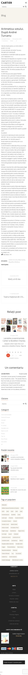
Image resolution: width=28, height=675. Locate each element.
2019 (3, 511)
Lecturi (10, 534)
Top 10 (3, 436)
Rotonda (15, 550)
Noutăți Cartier (19, 543)
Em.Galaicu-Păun (15, 527)
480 (20, 355)
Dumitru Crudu (5, 524)
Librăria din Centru (6, 537)
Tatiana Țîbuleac (5, 553)
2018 (22, 508)
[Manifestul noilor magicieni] (5, 480)
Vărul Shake (4, 439)
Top (12, 553)
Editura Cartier (5, 527)
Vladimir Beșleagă (6, 560)
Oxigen (3, 547)
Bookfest (13, 514)
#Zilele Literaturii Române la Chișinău (10, 508)
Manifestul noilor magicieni (17, 479)
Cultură (15, 521)
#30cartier (4, 505)
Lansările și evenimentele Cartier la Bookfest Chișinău (14, 339)
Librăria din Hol (16, 537)
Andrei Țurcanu (13, 260)
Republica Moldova (14, 262)
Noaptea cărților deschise (7, 543)
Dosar (11, 41)
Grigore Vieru (21, 531)
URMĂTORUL (14, 358)
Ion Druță (4, 534)
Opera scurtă (4, 431)
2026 (21, 511)
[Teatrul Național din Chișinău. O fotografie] (14, 295)
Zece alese (4, 441)
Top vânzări (18, 553)
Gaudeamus (13, 531)
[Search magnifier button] (26, 6)
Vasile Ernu (4, 556)
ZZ (2, 444)
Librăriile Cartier (5, 540)
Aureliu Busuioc (5, 514)
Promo (3, 433)
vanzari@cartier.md (14, 573)
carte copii (4, 518)
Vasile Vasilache (12, 556)
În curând (3, 425)
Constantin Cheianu (6, 521)
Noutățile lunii (4, 428)
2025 (16, 511)
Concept (3, 420)
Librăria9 (16, 534)
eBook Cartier (14, 524)
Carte (19, 514)
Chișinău (11, 518)
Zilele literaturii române (17, 560)
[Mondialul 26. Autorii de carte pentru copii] (5, 491)
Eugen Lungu (5, 531)
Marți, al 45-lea (14, 279)
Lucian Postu (5, 374)
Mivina (21, 540)
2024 (12, 511)
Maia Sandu (21, 260)
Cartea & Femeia (5, 417)
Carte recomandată (6, 414)
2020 (7, 511)
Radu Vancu (20, 547)
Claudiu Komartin (19, 518)
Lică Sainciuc (14, 540)
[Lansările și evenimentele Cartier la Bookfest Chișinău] (14, 325)
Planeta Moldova (11, 547)
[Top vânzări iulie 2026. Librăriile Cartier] (5, 469)
